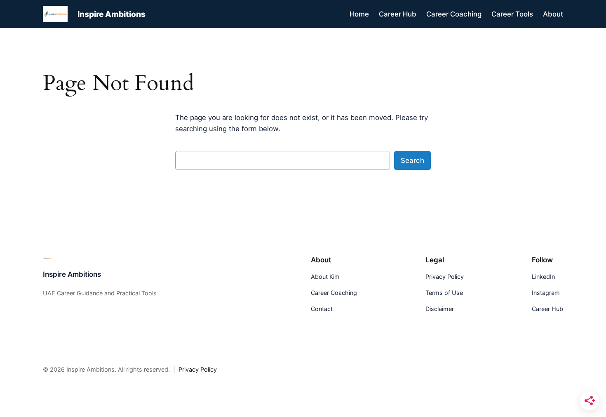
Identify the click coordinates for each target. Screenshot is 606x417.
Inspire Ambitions (112, 14)
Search (412, 160)
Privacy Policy (198, 369)
